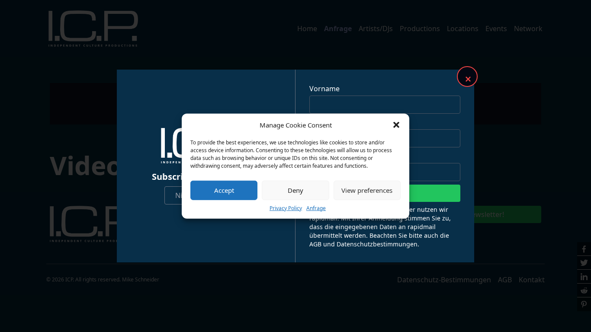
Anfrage (316, 207)
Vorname (324, 88)
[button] (396, 125)
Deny (295, 190)
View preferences (366, 190)
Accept (224, 190)
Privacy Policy (286, 207)
